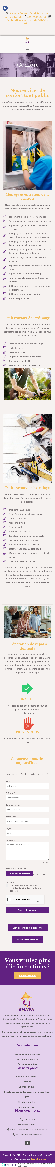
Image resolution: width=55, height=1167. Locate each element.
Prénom (10, 793)
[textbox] (25, 774)
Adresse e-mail (13, 804)
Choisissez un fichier (19, 873)
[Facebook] (5, 8)
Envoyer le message (27, 910)
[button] (27, 49)
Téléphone (12, 816)
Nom (9, 781)
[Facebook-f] (27, 1143)
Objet (8, 828)
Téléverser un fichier (16, 868)
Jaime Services (38, 1158)
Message (10, 840)
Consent (10, 882)
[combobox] (27, 774)
